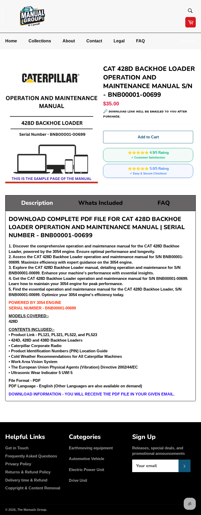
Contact (94, 41)
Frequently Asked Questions (31, 456)
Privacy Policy (18, 464)
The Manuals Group (31, 510)
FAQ (140, 41)
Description (37, 203)
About (69, 41)
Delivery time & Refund (26, 480)
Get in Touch (17, 448)
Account (188, 41)
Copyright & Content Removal (32, 488)
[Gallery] (51, 124)
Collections (40, 41)
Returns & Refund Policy (28, 472)
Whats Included (100, 203)
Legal (119, 41)
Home (11, 41)
